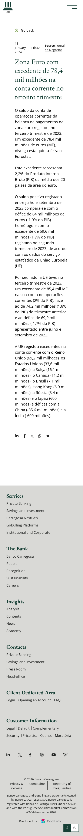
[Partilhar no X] (32, 436)
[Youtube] (54, 755)
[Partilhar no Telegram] (47, 436)
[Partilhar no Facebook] (24, 436)
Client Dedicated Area (30, 692)
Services (14, 495)
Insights (15, 601)
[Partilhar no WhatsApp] (40, 436)
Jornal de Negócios (55, 48)
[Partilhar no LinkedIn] (17, 436)
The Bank (17, 548)
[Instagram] (43, 755)
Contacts (16, 646)
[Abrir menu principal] (72, 7)
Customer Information (31, 720)
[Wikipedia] (65, 755)
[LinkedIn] (9, 755)
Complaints (37, 784)
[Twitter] (20, 755)
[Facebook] (31, 755)
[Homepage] (8, 7)
